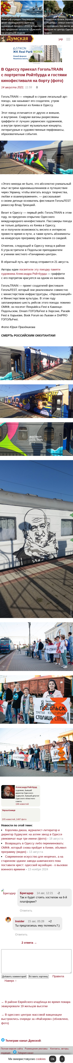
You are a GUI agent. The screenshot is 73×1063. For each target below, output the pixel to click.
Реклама (36, 63)
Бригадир (26, 893)
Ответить (26, 910)
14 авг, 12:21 (45, 893)
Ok (52, 1059)
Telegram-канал (25, 1053)
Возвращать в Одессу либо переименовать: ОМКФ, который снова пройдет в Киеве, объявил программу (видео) (33, 847)
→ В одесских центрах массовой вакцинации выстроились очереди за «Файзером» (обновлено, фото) (35, 1019)
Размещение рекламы (36, 1048)
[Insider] (8, 921)
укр (61, 39)
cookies (41, 1059)
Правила (58, 976)
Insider (19, 921)
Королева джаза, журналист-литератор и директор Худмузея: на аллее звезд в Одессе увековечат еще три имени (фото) (31, 834)
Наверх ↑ (11, 980)
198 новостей (22, 804)
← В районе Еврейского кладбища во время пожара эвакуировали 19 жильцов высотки (35, 1004)
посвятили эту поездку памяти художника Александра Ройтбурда (30, 271)
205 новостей (8, 819)
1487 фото (21, 819)
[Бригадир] (8, 893)
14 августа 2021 (12, 87)
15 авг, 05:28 (36, 921)
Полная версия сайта (12, 1048)
